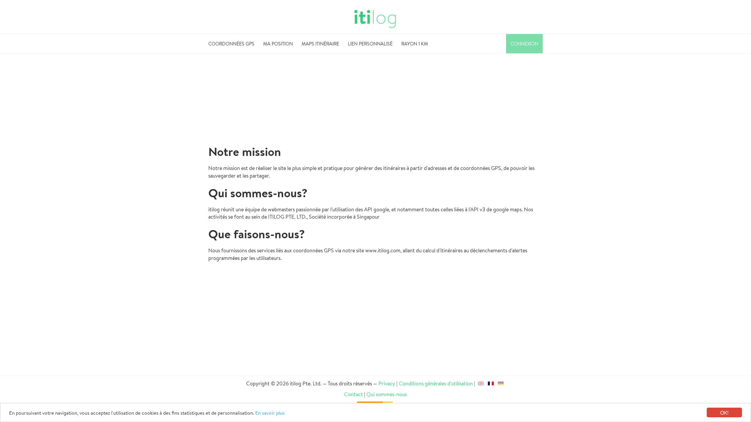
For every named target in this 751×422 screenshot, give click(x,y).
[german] (501, 383)
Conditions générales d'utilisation (436, 383)
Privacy (386, 383)
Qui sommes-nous (386, 394)
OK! (724, 412)
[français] (491, 383)
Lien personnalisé (370, 43)
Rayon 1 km (414, 43)
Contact (353, 394)
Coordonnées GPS (231, 43)
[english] (481, 383)
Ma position (278, 43)
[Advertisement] (375, 97)
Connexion (524, 43)
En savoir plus (270, 412)
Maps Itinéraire (320, 43)
